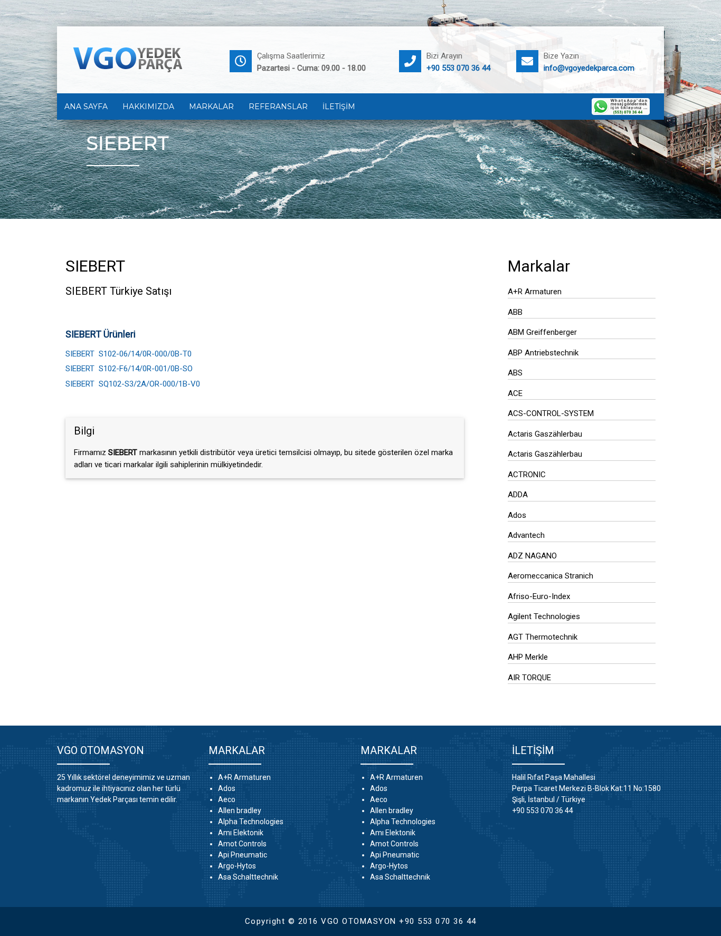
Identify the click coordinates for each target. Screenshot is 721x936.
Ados (517, 515)
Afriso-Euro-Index (539, 596)
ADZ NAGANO (532, 556)
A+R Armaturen (535, 291)
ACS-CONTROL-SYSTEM (551, 413)
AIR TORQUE (529, 677)
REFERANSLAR (278, 106)
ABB (515, 312)
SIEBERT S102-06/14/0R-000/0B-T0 (128, 354)
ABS (515, 373)
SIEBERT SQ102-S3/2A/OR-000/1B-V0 (132, 384)
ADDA (518, 494)
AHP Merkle (528, 657)
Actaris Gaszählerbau (545, 434)
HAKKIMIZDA (148, 106)
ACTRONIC (527, 474)
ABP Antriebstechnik (543, 353)
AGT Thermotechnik (542, 637)
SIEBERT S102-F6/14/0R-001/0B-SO (129, 368)
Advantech (526, 535)
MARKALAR (211, 106)
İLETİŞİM (338, 106)
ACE (515, 393)
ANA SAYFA (86, 106)
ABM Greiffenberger (542, 332)
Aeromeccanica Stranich (550, 576)
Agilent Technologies (544, 616)
